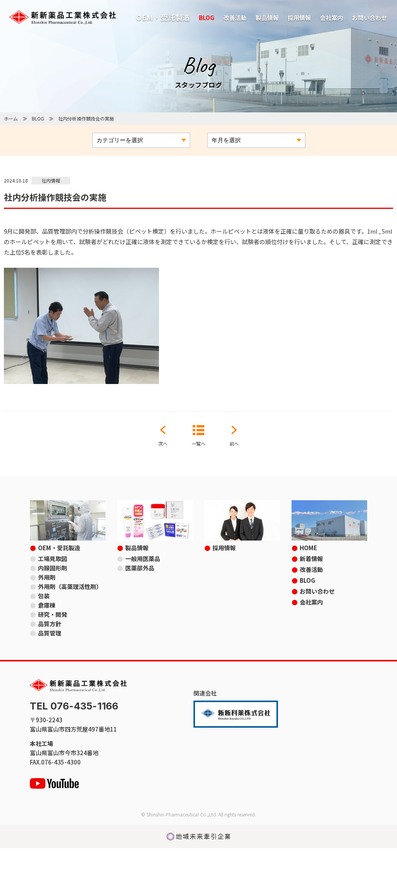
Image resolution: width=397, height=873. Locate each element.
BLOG (206, 18)
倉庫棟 (46, 605)
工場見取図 (52, 558)
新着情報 (311, 558)
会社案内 (331, 18)
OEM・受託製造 (163, 17)
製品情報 (267, 18)
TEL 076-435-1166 (74, 706)
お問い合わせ (369, 18)
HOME (308, 548)
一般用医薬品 (142, 558)
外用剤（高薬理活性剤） (70, 586)
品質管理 (49, 633)
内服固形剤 (52, 568)
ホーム (11, 118)
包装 (44, 596)
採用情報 (299, 18)
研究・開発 (52, 614)
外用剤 (46, 577)
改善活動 (235, 18)
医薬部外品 (139, 568)
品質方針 (49, 624)
